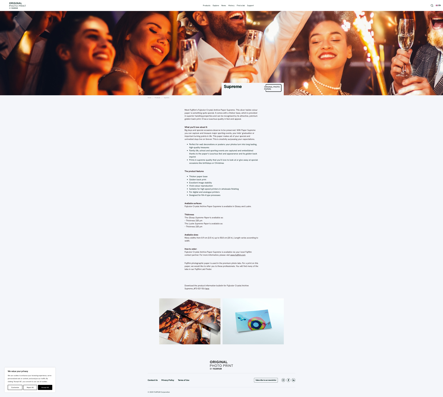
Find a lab (241, 5)
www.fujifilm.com (237, 255)
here (207, 288)
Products (206, 5)
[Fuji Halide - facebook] (288, 380)
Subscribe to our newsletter (266, 380)
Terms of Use (183, 380)
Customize (15, 387)
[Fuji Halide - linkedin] (293, 380)
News (223, 5)
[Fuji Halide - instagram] (283, 380)
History (231, 5)
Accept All (45, 387)
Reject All (30, 387)
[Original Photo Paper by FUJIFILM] (17, 5)
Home (149, 98)
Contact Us (153, 380)
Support (250, 5)
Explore (216, 5)
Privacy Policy (167, 380)
